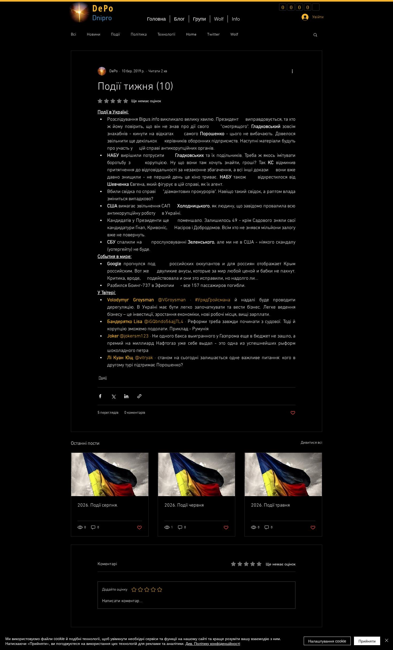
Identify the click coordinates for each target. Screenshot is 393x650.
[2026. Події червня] (196, 474)
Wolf (234, 34)
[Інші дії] (292, 71)
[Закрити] (386, 641)
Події (115, 34)
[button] (315, 34)
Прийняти (367, 641)
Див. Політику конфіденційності (213, 643)
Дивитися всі (311, 442)
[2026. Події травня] (283, 474)
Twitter (213, 34)
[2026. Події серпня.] (109, 474)
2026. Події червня (184, 505)
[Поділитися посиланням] (139, 396)
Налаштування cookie (327, 641)
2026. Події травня (270, 505)
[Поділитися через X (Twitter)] (113, 396)
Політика (139, 34)
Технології (166, 34)
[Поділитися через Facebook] (100, 396)
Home (191, 34)
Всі (73, 34)
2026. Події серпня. (98, 505)
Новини (93, 34)
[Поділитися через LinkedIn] (126, 396)
